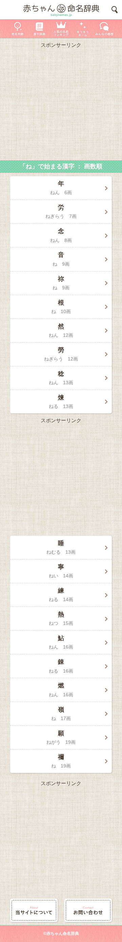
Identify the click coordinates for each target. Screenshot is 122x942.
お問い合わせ (88, 910)
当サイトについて (34, 910)
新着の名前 (104, 28)
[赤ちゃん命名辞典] (61, 9)
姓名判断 (17, 28)
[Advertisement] (61, 102)
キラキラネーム (83, 28)
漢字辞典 (39, 28)
